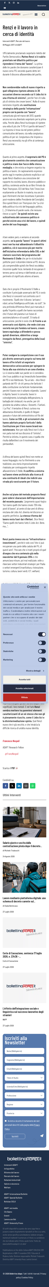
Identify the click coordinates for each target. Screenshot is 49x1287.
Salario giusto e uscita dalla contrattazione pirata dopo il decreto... (22, 844)
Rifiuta (24, 697)
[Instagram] (14, 2)
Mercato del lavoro (23, 41)
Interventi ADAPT (9, 41)
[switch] (42, 643)
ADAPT (19, 44)
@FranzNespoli (11, 753)
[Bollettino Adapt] (18, 14)
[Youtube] (5, 8)
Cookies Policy (27, 1277)
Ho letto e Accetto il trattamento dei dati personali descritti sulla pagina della (22, 1124)
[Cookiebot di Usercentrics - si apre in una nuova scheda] (29, 587)
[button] (43, 14)
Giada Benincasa (11, 905)
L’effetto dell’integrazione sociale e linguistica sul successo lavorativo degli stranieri (23, 1012)
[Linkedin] (18, 2)
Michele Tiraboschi (12, 850)
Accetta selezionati (24, 688)
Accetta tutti (24, 679)
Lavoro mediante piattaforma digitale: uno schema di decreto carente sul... (24, 899)
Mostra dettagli (33, 671)
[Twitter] (9, 2)
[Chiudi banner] (45, 587)
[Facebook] (5, 2)
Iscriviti (15, 1136)
